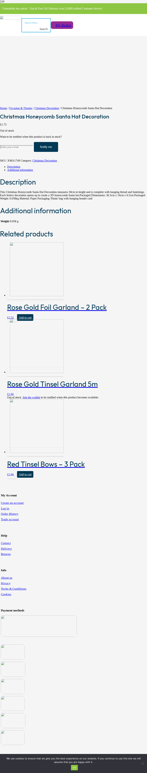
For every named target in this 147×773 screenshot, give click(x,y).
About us (6, 577)
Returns (6, 554)
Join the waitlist (31, 397)
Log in (5, 508)
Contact (6, 543)
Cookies (6, 594)
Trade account (10, 519)
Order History (9, 514)
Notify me (46, 146)
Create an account (12, 503)
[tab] (77, 166)
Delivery (6, 548)
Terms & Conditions (13, 588)
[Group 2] (11, 18)
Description (13, 166)
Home (3, 108)
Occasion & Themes (20, 108)
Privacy (6, 583)
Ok (74, 767)
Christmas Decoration (46, 108)
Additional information (20, 169)
